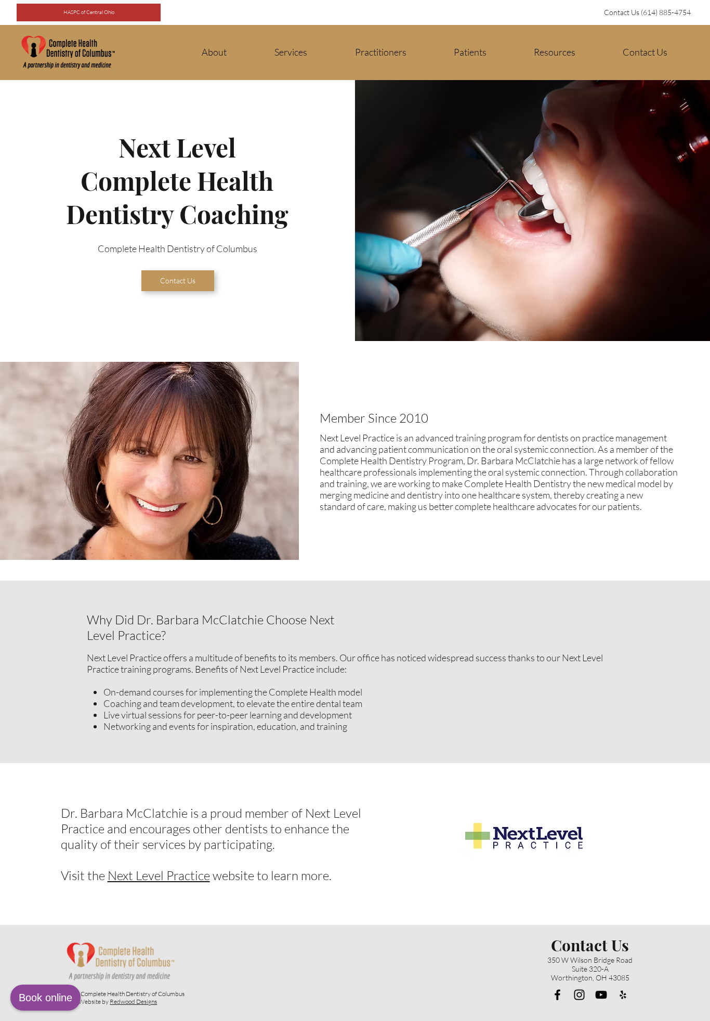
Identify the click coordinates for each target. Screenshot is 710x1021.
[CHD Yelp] (623, 995)
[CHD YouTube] (601, 995)
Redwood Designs (133, 1001)
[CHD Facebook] (557, 995)
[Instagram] (579, 995)
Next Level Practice (159, 875)
